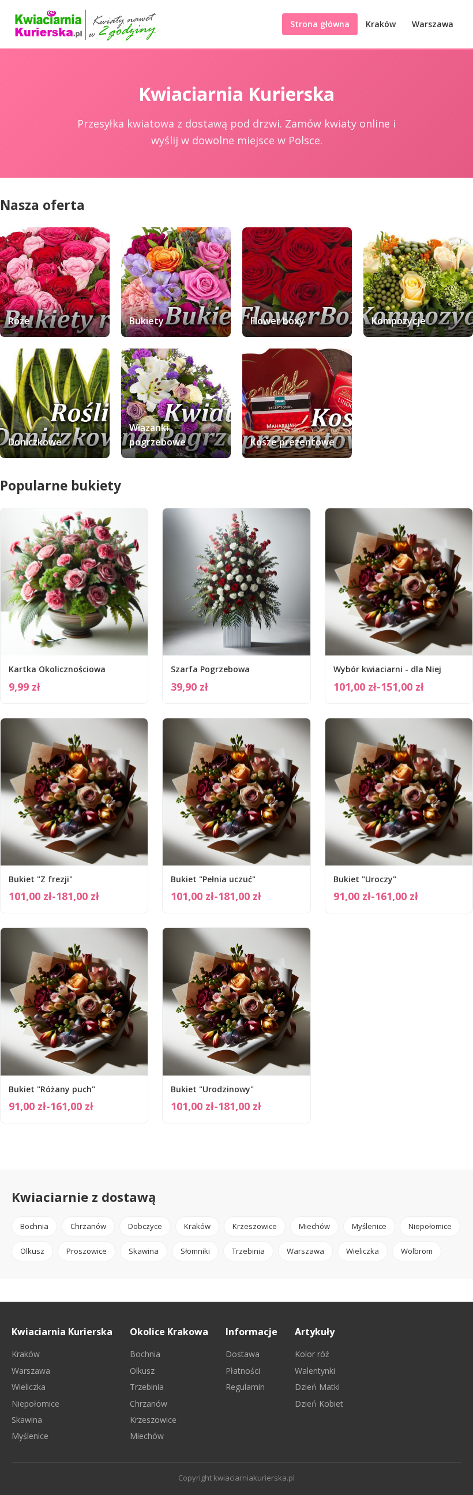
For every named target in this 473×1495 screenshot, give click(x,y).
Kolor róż (312, 1353)
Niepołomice (430, 1226)
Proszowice (86, 1251)
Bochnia (34, 1226)
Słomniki (195, 1251)
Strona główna (320, 23)
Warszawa (432, 23)
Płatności (243, 1370)
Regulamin (245, 1386)
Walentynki (315, 1370)
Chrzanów (88, 1226)
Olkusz (32, 1251)
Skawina (144, 1251)
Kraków (381, 23)
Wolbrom (417, 1251)
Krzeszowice (254, 1226)
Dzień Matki (317, 1386)
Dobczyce (145, 1226)
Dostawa (243, 1353)
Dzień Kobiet (319, 1403)
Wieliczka (362, 1251)
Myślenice (369, 1226)
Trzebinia (248, 1251)
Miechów (314, 1226)
